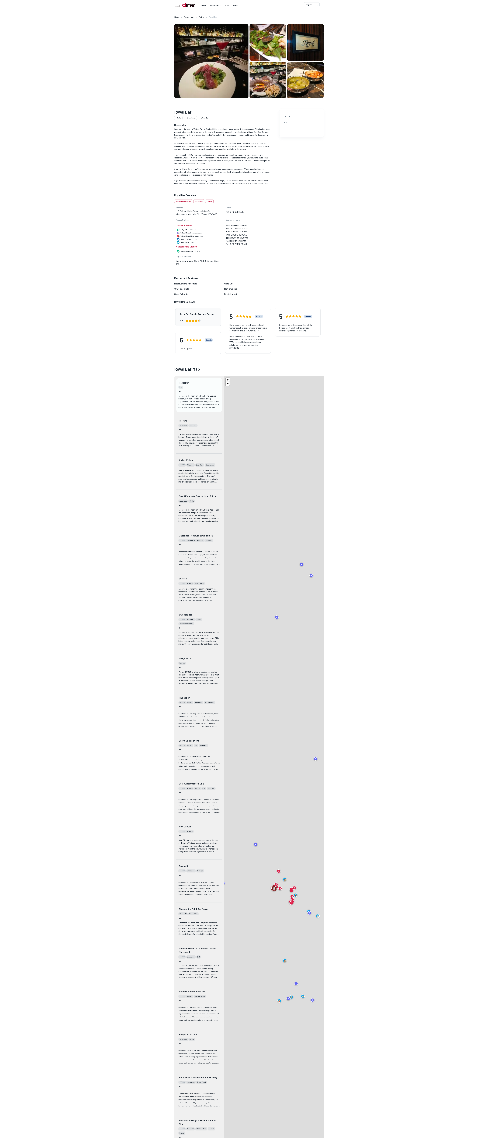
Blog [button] (227, 5)
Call (179, 118)
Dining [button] (203, 5)
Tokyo (201, 17)
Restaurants (189, 17)
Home (176, 17)
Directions (191, 118)
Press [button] (235, 5)
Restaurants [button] (215, 5)
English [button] (309, 5)
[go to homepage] (184, 7)
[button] (284, 960)
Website (204, 118)
